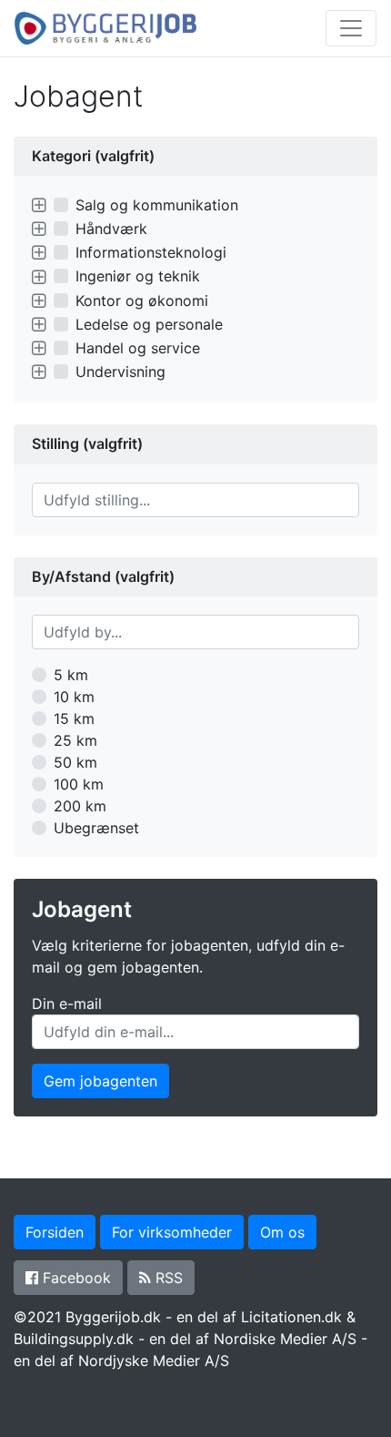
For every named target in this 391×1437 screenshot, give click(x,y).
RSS (167, 1278)
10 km (74, 697)
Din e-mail (67, 1003)
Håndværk (111, 228)
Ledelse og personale (149, 324)
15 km (74, 718)
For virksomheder (172, 1232)
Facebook (74, 1278)
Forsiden (54, 1232)
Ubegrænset (96, 828)
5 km (71, 675)
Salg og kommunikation (156, 205)
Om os (282, 1232)
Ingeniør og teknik (137, 276)
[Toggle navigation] (351, 28)
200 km (80, 806)
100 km (79, 784)
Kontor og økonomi (141, 300)
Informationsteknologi (150, 252)
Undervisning (120, 371)
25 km (75, 740)
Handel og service (137, 348)
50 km (75, 762)
